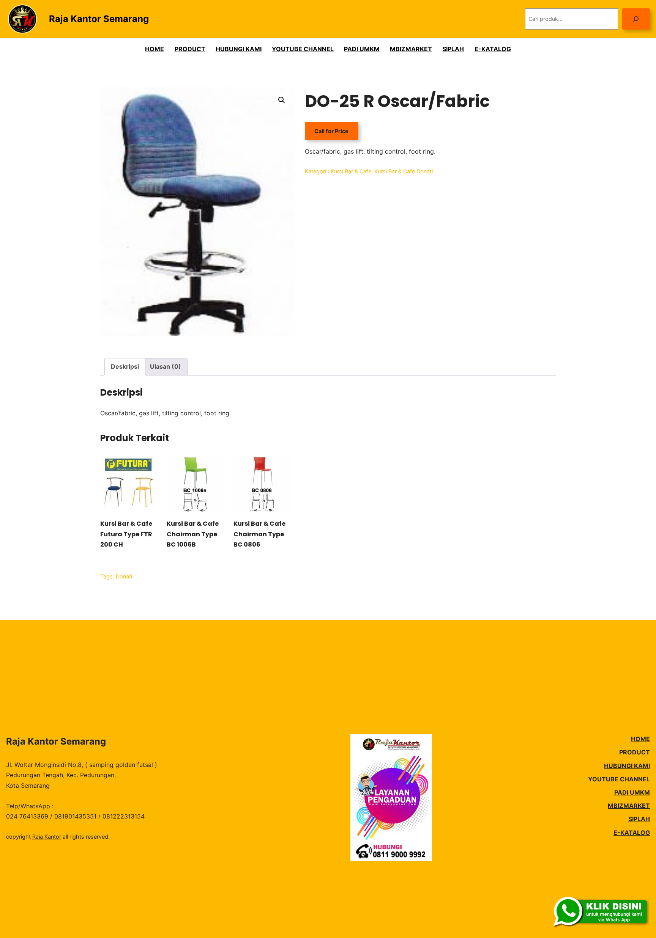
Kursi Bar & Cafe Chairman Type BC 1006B (193, 533)
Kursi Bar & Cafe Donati (403, 171)
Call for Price (331, 131)
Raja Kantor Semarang (99, 18)
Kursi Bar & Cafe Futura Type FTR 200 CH (126, 533)
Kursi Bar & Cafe (351, 171)
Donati (124, 576)
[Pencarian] (636, 18)
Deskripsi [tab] (125, 366)
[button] (282, 100)
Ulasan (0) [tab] (165, 366)
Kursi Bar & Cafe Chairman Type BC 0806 (259, 533)
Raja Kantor (46, 836)
